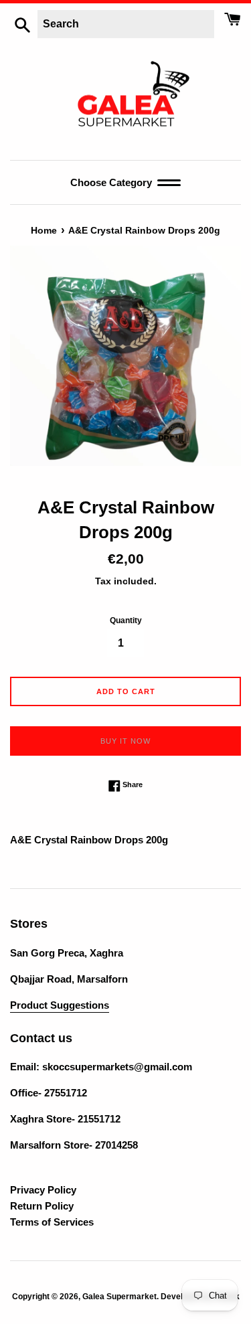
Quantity (126, 620)
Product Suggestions (59, 1005)
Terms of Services (52, 1222)
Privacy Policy (43, 1189)
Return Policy (42, 1206)
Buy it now (125, 741)
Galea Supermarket (119, 1296)
